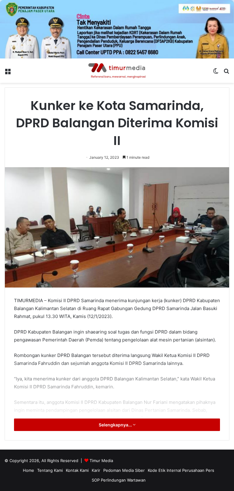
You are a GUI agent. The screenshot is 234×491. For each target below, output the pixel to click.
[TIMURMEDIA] (117, 71)
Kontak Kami (77, 470)
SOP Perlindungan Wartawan (119, 480)
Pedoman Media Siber (124, 470)
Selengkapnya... (116, 424)
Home (28, 470)
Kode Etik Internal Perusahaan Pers (181, 470)
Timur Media (101, 460)
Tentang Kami (50, 470)
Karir (96, 470)
